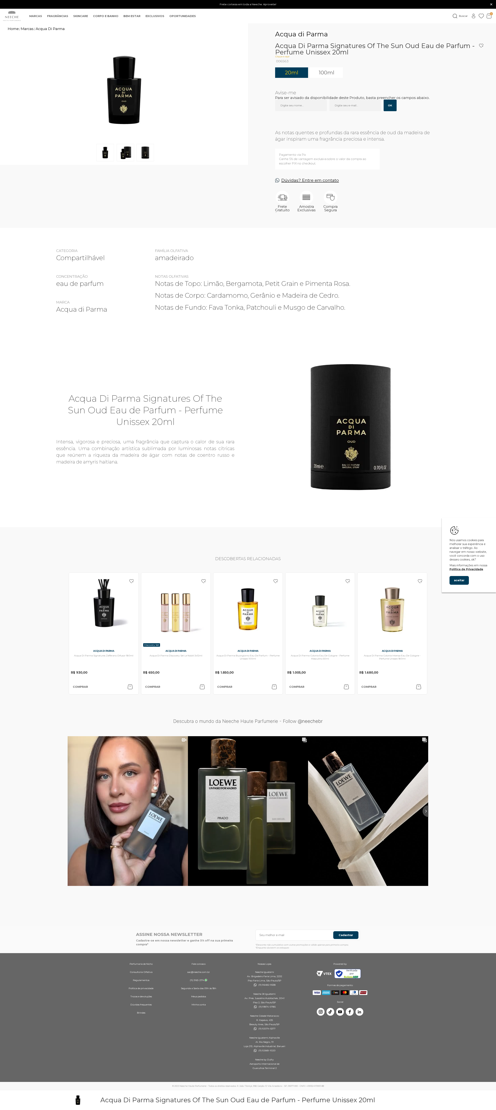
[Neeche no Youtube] (340, 1012)
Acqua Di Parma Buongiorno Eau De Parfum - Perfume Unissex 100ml (248, 657)
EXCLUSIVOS (155, 16)
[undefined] (124, 90)
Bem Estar (131, 16)
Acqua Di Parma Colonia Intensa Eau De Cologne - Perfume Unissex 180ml (392, 657)
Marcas (35, 16)
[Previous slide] (67, 811)
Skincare (80, 16)
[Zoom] (105, 152)
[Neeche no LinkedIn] (359, 1012)
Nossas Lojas (264, 963)
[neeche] (12, 16)
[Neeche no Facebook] (350, 1012)
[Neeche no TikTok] (330, 1012)
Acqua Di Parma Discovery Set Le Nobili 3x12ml (176, 655)
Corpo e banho (105, 16)
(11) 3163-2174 (197, 980)
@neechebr (310, 721)
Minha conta (199, 1004)
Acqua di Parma (301, 34)
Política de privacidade (141, 988)
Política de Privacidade (466, 569)
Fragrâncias (57, 16)
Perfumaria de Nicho (141, 963)
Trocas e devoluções (141, 996)
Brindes (141, 1012)
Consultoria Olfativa (141, 972)
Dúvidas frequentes (141, 1004)
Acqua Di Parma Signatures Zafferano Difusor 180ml (103, 655)
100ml (326, 72)
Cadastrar (346, 935)
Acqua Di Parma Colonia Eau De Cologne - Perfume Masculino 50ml (320, 657)
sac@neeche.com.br (198, 972)
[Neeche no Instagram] (321, 1012)
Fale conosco (199, 963)
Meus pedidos (198, 996)
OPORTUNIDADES (182, 16)
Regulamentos (141, 980)
